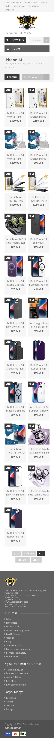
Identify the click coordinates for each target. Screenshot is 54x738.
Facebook (11, 698)
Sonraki (22, 559)
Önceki (29, 553)
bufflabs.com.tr (12, 727)
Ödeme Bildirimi (31, 2)
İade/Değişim (19, 6)
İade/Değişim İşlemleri (17, 673)
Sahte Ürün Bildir (14, 645)
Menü (16, 48)
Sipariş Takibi (12, 626)
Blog (8, 641)
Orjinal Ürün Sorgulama (17, 630)
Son (35, 559)
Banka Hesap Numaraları (18, 649)
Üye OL (27, 32)
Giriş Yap (13, 32)
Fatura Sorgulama (12, 2)
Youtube (10, 705)
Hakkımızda (11, 622)
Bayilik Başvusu (13, 634)
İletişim (9, 619)
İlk (17, 553)
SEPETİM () (18, 40)
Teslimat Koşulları (14, 669)
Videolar (10, 637)
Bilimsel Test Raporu (16, 652)
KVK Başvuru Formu (16, 684)
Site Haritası (12, 656)
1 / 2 (41, 553)
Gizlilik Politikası (13, 677)
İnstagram (11, 709)
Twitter (9, 701)
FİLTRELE (13, 77)
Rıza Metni (11, 681)
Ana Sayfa (9, 63)
